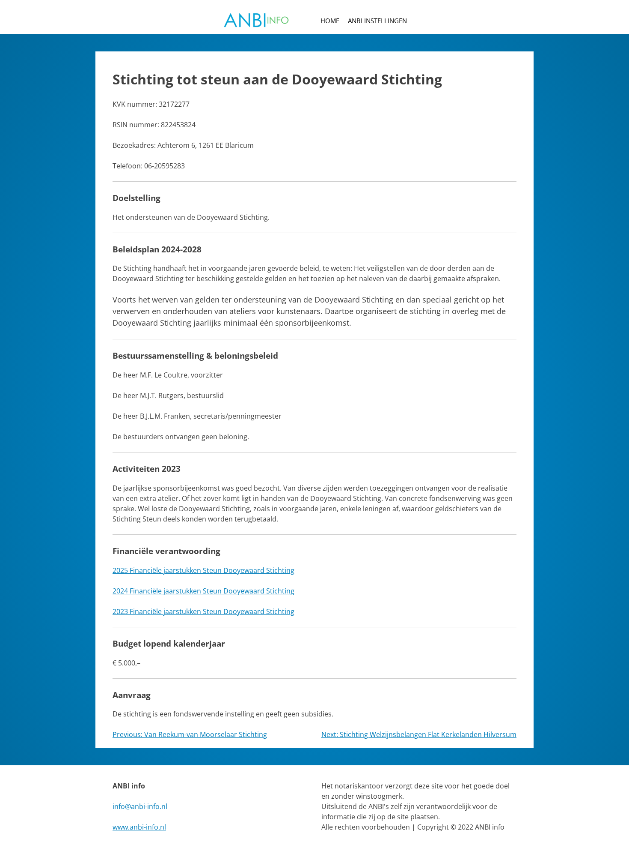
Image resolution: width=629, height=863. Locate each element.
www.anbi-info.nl (139, 827)
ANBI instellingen (377, 20)
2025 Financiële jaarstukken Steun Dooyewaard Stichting (203, 570)
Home (329, 20)
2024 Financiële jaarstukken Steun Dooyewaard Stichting (203, 591)
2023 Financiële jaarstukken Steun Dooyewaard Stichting (203, 611)
